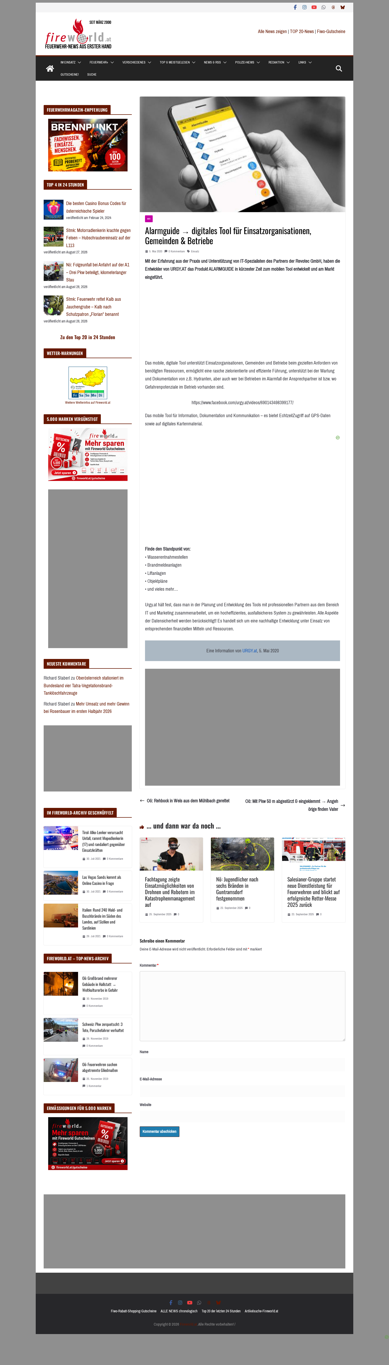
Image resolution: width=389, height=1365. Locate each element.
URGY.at (249, 651)
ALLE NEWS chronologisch (179, 1311)
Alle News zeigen (272, 31)
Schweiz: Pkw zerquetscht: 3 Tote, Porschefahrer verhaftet (103, 1027)
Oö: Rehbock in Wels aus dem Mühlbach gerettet (188, 801)
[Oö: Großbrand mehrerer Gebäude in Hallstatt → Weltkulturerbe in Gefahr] (61, 993)
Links (302, 62)
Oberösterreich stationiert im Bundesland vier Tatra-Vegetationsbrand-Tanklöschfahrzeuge (84, 685)
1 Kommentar (94, 1086)
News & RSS (212, 62)
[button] (78, 62)
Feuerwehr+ (99, 62)
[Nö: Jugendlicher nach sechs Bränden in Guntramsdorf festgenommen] (242, 841)
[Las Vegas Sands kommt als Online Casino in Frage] (61, 885)
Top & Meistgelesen (175, 62)
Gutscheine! (70, 75)
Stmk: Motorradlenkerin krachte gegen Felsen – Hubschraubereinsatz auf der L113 (98, 238)
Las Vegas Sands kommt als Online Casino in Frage (101, 880)
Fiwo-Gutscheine (331, 31)
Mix (149, 218)
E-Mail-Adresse (151, 1079)
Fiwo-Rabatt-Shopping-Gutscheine (133, 1311)
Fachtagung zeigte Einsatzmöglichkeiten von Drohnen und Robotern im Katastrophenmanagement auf (170, 891)
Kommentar (149, 965)
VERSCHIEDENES (134, 62)
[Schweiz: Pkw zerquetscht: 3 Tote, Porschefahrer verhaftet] (61, 1036)
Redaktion (276, 62)
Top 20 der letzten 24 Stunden (221, 1311)
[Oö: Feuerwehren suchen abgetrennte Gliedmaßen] (61, 1076)
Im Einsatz (68, 62)
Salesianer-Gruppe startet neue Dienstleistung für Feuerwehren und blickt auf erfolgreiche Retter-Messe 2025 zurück (313, 891)
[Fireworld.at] (50, 68)
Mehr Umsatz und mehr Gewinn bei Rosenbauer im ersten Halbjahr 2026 (86, 708)
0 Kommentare (177, 251)
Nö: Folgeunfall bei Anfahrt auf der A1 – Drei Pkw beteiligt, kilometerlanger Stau (97, 272)
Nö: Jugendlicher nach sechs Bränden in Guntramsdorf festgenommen (237, 888)
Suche (92, 75)
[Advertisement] (242, 727)
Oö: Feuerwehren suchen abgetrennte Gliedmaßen (100, 1067)
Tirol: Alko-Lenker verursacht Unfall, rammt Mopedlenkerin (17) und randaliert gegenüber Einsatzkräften (103, 841)
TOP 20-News (302, 31)
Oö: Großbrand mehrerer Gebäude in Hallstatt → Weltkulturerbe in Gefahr (100, 984)
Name (144, 1051)
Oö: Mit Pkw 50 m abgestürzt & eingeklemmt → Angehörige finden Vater (291, 805)
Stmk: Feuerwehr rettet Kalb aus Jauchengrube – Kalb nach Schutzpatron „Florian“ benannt (93, 307)
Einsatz (195, 251)
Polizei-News (244, 62)
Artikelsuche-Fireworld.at (261, 1311)
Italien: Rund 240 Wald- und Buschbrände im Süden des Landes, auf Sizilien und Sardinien (102, 919)
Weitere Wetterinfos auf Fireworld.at (87, 402)
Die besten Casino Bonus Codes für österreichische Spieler (96, 207)
